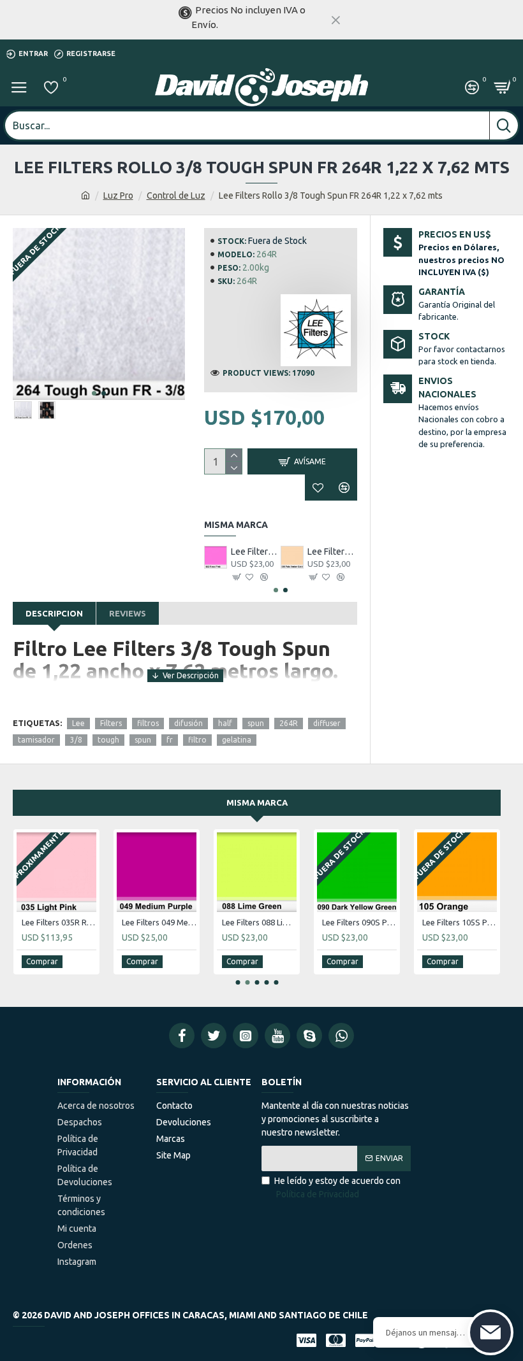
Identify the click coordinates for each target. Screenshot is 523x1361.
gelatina (236, 740)
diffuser (327, 723)
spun (255, 723)
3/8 (76, 740)
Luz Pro (118, 195)
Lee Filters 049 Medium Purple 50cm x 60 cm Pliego (159, 922)
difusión (188, 723)
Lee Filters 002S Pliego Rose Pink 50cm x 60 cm (256, 551)
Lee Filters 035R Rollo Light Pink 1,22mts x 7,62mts (59, 922)
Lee (78, 723)
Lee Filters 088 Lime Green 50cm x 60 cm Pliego (259, 922)
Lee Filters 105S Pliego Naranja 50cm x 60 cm (459, 922)
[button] (94, 393)
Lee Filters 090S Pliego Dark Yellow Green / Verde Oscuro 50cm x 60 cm (359, 922)
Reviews (127, 613)
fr (169, 740)
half (225, 723)
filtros (148, 723)
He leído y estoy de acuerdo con (337, 1187)
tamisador (36, 740)
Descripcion (54, 613)
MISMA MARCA (257, 802)
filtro (197, 740)
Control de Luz (176, 195)
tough (108, 740)
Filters (111, 723)
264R (288, 723)
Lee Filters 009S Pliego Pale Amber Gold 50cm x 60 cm (332, 551)
